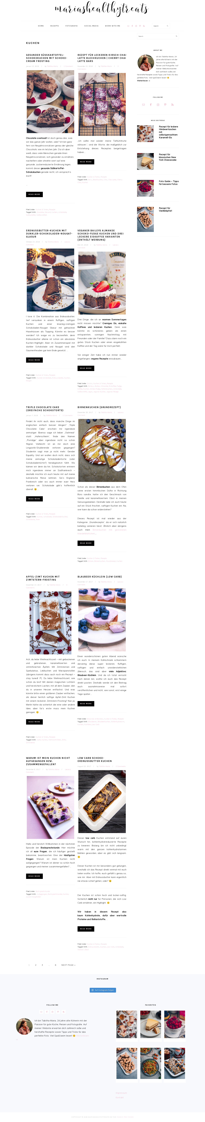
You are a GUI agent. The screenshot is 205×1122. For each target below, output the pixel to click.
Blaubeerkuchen (104, 722)
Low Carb (95, 724)
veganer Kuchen (100, 392)
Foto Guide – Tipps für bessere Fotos (169, 182)
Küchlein (87, 724)
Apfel (39, 740)
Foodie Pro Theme (125, 1117)
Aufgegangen (42, 894)
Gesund (48, 212)
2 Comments (68, 415)
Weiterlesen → (143, 81)
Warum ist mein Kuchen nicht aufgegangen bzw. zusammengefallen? (48, 761)
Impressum (121, 1093)
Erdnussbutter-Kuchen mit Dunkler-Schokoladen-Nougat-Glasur (49, 233)
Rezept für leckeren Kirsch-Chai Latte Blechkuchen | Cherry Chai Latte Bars (102, 58)
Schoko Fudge (95, 389)
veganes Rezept (113, 392)
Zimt (64, 740)
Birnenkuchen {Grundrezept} (99, 407)
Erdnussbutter (57, 378)
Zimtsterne (30, 743)
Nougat (29, 381)
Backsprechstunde (43, 891)
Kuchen (54, 212)
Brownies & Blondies (95, 719)
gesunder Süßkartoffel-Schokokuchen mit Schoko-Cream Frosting (46, 58)
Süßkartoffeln (42, 215)
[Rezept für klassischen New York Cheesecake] (145, 162)
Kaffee (80, 389)
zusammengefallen (33, 897)
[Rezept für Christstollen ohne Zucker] (174, 1063)
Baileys (91, 386)
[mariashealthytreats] (102, 18)
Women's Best (83, 950)
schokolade (62, 212)
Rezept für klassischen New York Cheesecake (168, 157)
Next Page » (68, 965)
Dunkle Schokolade (44, 378)
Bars (90, 180)
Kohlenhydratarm (117, 722)
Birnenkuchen (99, 561)
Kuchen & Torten (42, 210)
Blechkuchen (98, 180)
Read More (34, 194)
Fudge (119, 386)
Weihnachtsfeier (54, 740)
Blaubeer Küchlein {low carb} (100, 576)
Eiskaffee (112, 386)
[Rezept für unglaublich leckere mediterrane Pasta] (150, 1063)
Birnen (90, 561)
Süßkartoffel (31, 215)
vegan (90, 392)
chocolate (40, 212)
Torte (38, 519)
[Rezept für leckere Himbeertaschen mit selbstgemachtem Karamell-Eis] (145, 134)
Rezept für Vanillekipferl (165, 209)
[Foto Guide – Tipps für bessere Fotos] (145, 189)
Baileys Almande (101, 386)
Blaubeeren (92, 722)
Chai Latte (112, 180)
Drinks (89, 383)
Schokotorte (30, 519)
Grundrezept (111, 561)
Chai (105, 180)
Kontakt (120, 1097)
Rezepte (52, 210)
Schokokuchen (106, 389)
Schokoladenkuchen (60, 517)
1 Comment (68, 66)
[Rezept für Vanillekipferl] (145, 220)
